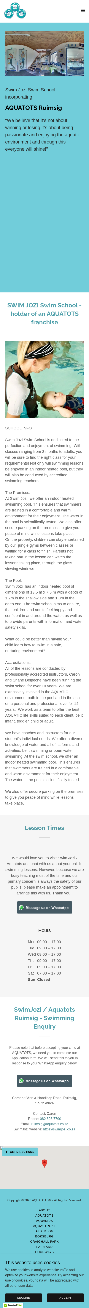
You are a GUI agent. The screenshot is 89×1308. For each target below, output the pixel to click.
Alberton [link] (45, 1231)
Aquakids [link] (44, 1220)
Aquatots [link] (44, 1215)
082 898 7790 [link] (50, 1119)
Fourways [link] (44, 1252)
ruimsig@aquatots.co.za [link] (49, 1124)
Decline (23, 1297)
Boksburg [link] (44, 1236)
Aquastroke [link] (44, 1226)
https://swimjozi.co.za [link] (59, 1129)
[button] (83, 10)
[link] (15, 10)
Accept (65, 1297)
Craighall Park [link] (44, 1241)
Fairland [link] (44, 1247)
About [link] (44, 1210)
